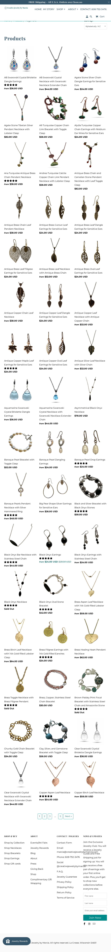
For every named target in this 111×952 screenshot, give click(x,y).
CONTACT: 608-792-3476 (93, 9)
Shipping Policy (65, 887)
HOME (38, 9)
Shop (33, 874)
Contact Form (64, 842)
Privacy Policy (64, 882)
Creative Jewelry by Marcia (35, 942)
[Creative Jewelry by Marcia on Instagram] (89, 923)
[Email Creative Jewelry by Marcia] (94, 923)
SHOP (61, 9)
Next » (68, 816)
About (33, 858)
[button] (11, 85)
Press (33, 863)
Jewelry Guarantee (67, 877)
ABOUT (73, 9)
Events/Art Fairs (38, 842)
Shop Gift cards (12, 863)
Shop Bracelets (12, 853)
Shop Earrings (11, 858)
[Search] (91, 17)
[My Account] (87, 17)
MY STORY (48, 9)
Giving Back (36, 869)
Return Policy (64, 892)
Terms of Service (65, 897)
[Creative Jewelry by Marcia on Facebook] (84, 923)
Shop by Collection (14, 842)
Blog (32, 853)
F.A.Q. (60, 871)
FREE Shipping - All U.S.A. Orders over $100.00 (55, 2)
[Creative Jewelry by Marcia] (16, 7)
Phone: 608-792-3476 (68, 857)
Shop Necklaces (13, 848)
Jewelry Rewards (39, 848)
